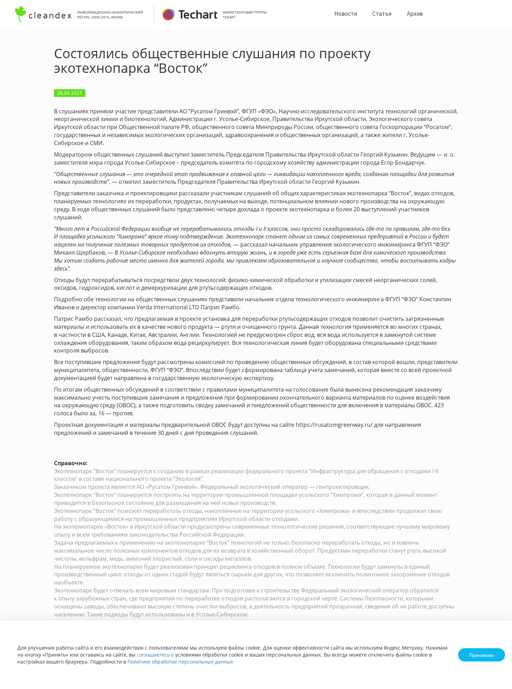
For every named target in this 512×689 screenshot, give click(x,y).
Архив (415, 13)
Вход (496, 18)
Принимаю (481, 654)
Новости (345, 13)
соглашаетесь (153, 654)
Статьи (381, 13)
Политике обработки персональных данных (180, 661)
